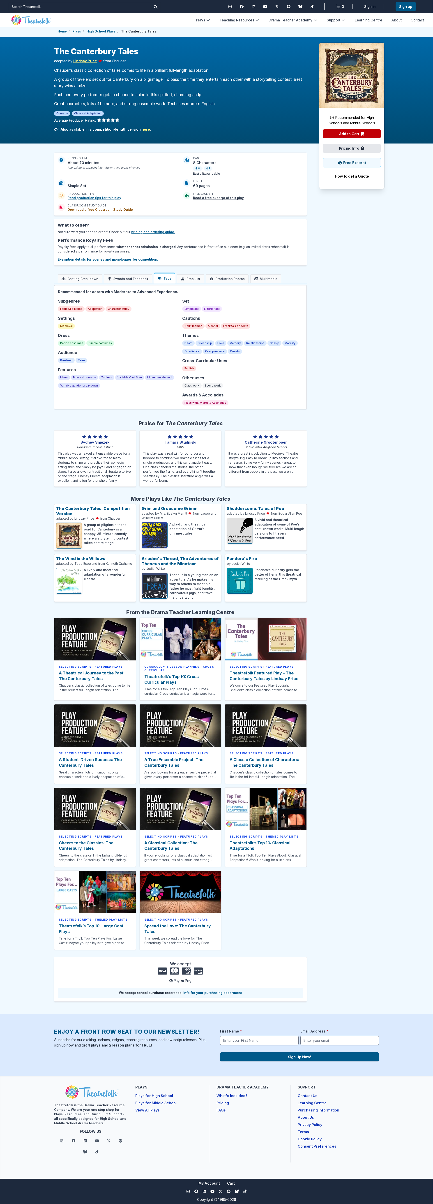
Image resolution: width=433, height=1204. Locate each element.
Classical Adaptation (87, 113)
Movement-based (159, 377)
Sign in (369, 6)
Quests (235, 351)
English (189, 368)
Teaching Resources (236, 20)
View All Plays (147, 1110)
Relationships (255, 343)
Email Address (314, 1031)
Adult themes (193, 326)
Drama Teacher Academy (290, 20)
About (396, 20)
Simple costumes (100, 343)
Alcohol (213, 326)
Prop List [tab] (193, 279)
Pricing (222, 1103)
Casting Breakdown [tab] (82, 279)
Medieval (66, 326)
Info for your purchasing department (212, 993)
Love (220, 343)
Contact (417, 20)
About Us (306, 1117)
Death (188, 343)
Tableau (106, 377)
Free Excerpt (354, 162)
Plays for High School (154, 1095)
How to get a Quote (352, 176)
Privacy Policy (310, 1124)
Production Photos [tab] (230, 279)
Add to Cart (349, 134)
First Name (231, 1031)
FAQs (221, 1110)
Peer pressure (215, 351)
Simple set (191, 308)
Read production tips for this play (94, 198)
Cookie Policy (310, 1139)
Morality (290, 343)
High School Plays (101, 31)
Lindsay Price (85, 61)
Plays (200, 20)
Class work (191, 385)
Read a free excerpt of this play (218, 198)
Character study (118, 308)
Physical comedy (84, 377)
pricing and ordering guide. (153, 232)
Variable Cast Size (129, 377)
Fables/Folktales (71, 308)
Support (333, 20)
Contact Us (307, 1095)
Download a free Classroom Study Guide (100, 209)
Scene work (213, 385)
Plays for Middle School (156, 1103)
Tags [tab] (167, 278)
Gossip (274, 343)
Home (62, 31)
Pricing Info (349, 148)
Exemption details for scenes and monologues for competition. (108, 259)
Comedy (62, 113)
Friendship (205, 343)
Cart (231, 1183)
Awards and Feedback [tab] (130, 279)
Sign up (405, 6)
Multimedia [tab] (268, 279)
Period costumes (71, 343)
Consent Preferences (317, 1146)
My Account (209, 1183)
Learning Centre (368, 20)
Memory (235, 343)
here (146, 129)
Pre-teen (66, 360)
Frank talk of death (235, 326)
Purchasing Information (318, 1110)
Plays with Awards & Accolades (205, 402)
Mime (64, 377)
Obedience (192, 351)
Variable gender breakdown (79, 385)
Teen (81, 360)
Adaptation (95, 308)
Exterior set (212, 308)
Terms (303, 1132)
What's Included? (231, 1095)
